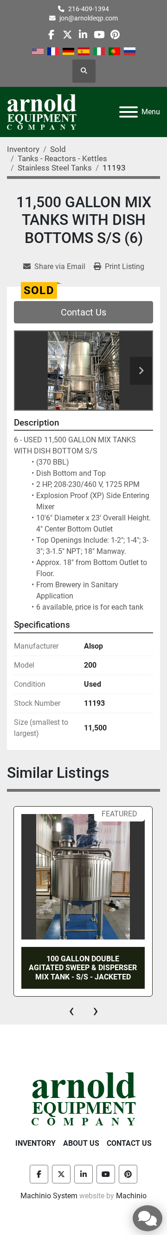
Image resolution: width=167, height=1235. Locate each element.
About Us (81, 1143)
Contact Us (83, 312)
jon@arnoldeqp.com (88, 18)
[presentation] (71, 1011)
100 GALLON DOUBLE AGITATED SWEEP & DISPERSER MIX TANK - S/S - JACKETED (83, 967)
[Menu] (128, 112)
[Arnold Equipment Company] (84, 1098)
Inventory (35, 1143)
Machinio (131, 1195)
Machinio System (48, 1195)
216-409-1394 (88, 9)
